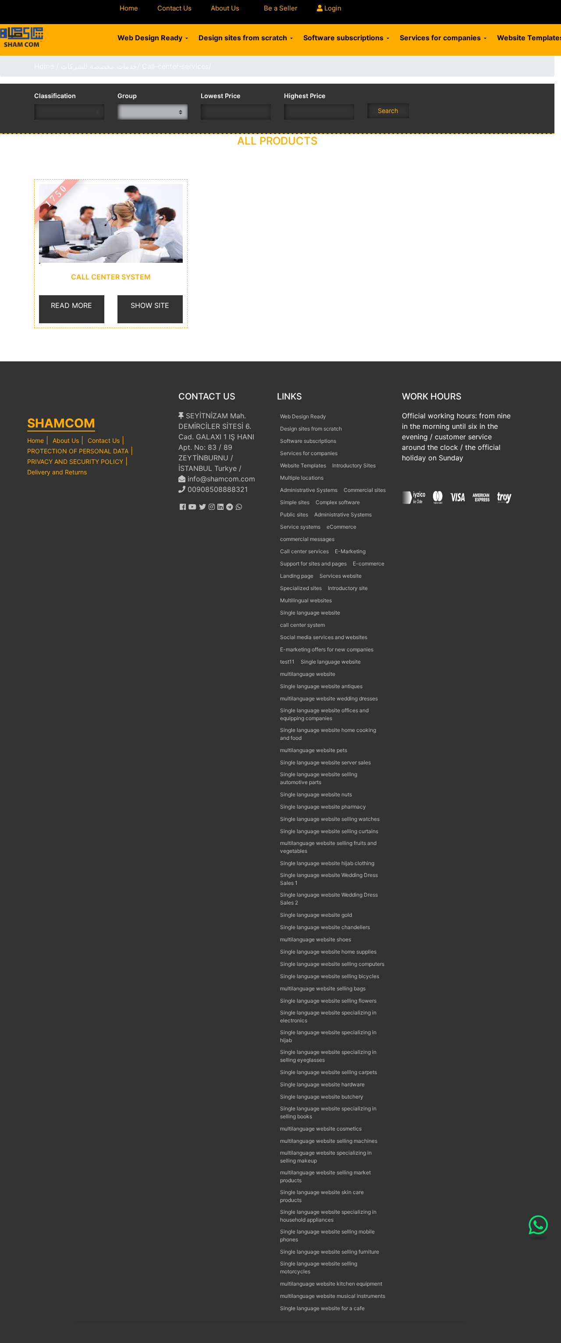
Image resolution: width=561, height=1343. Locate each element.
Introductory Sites (354, 465)
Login (332, 8)
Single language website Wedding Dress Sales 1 (329, 879)
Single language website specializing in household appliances (328, 1216)
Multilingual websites (306, 600)
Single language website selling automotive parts (318, 778)
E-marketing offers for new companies (326, 649)
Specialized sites (301, 588)
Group (127, 95)
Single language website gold (316, 915)
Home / (47, 66)
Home (129, 8)
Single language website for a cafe (322, 1308)
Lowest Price (221, 95)
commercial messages (307, 539)
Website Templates (303, 465)
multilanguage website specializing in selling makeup (326, 1156)
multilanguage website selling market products (325, 1176)
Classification (55, 95)
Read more (71, 305)
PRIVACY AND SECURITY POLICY (75, 461)
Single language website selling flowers (328, 1000)
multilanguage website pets (313, 750)
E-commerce (368, 563)
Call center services (304, 551)
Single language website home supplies (328, 951)
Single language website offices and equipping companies (324, 714)
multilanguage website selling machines (328, 1141)
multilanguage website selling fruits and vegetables (328, 847)
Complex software (338, 502)
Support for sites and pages (313, 563)
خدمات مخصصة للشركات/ (100, 66)
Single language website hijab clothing (327, 863)
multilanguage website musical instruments (332, 1296)
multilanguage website (307, 674)
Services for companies (441, 37)
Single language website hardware (322, 1084)
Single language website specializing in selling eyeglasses (328, 1056)
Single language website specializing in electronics (328, 1016)
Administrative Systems (308, 490)
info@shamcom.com (220, 478)
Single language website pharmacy (323, 806)
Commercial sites (365, 490)
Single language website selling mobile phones (327, 1235)
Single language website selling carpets (328, 1072)
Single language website (310, 612)
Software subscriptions (344, 37)
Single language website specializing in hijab (328, 1036)
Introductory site (348, 588)
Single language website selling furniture (329, 1251)
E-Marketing (350, 551)
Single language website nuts (316, 794)
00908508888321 (216, 489)
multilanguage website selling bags (323, 988)
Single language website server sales (325, 762)
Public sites (294, 514)
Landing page (296, 576)
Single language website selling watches (330, 819)
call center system (111, 276)
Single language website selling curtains (329, 831)
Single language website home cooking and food (328, 734)
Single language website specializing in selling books (328, 1112)
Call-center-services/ (176, 66)
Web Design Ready (150, 37)
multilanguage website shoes (315, 939)
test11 (287, 661)
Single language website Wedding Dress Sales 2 (329, 898)
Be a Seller (281, 8)
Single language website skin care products (322, 1196)
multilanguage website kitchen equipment (331, 1283)
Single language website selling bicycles (329, 976)
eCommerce (341, 526)
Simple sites (294, 502)
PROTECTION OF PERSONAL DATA (77, 451)
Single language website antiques (321, 686)
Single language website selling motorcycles (318, 1267)
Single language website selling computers (332, 964)
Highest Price (305, 95)
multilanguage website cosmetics (321, 1128)
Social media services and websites (323, 637)
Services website (341, 576)
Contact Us (174, 8)
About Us (225, 8)
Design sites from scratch (244, 37)
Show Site (150, 305)
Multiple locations (301, 477)
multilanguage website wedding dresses (329, 698)
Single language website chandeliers (325, 927)
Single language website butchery (321, 1096)
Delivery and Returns (57, 472)
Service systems (300, 526)
